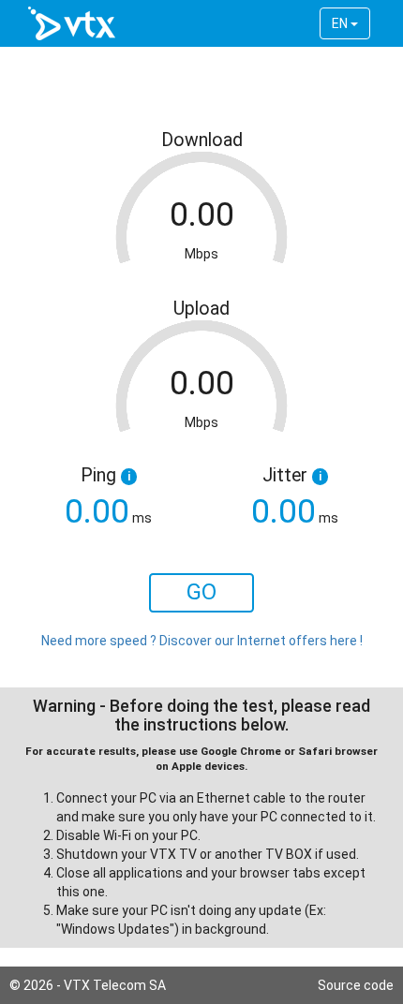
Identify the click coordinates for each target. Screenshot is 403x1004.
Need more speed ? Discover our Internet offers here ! (202, 640)
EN (341, 23)
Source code (356, 985)
